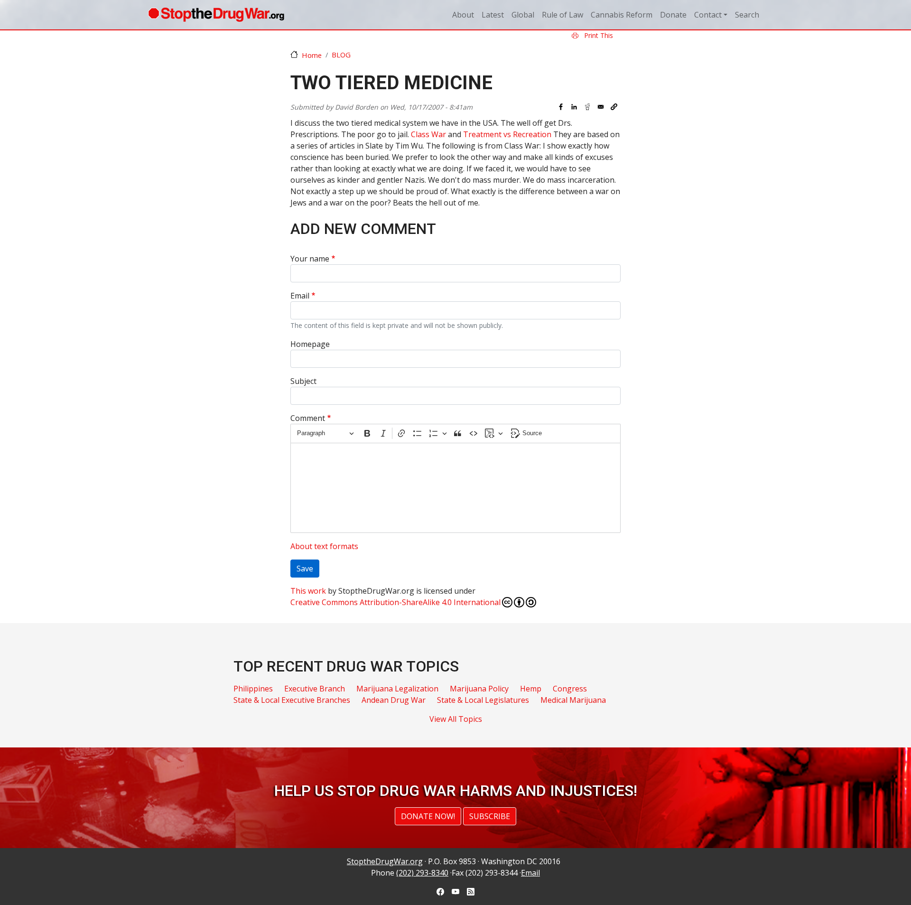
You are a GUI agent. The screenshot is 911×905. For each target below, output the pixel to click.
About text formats (324, 546)
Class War (428, 134)
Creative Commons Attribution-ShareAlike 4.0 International (395, 602)
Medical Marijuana (573, 700)
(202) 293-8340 (422, 873)
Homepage (310, 344)
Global (522, 14)
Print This (597, 35)
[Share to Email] (600, 107)
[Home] (216, 14)
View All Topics (455, 719)
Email (299, 295)
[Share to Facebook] (561, 107)
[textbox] (455, 488)
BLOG (341, 54)
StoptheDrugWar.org (385, 861)
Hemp (530, 688)
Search (747, 14)
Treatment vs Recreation (507, 134)
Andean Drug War (394, 700)
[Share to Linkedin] (574, 107)
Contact (708, 14)
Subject (303, 381)
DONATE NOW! (428, 816)
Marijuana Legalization (397, 688)
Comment (307, 418)
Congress (570, 688)
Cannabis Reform (621, 14)
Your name (309, 258)
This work (308, 591)
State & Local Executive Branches (291, 700)
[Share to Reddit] (587, 107)
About (463, 14)
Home (312, 55)
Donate (673, 14)
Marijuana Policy (479, 688)
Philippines (253, 688)
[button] (614, 107)
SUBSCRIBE (489, 816)
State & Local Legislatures (483, 700)
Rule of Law (562, 14)
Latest (493, 14)
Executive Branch (314, 688)
